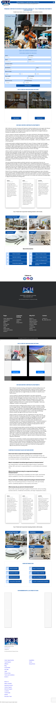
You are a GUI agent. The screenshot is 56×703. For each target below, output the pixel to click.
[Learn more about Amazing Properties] (16, 538)
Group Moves (19, 322)
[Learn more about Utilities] (40, 552)
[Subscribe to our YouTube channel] (33, 633)
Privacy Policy (6, 328)
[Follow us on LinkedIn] (29, 633)
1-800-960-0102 (6, 649)
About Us (31, 318)
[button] (25, 47)
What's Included (32, 320)
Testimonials (32, 327)
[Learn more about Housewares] (16, 552)
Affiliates (6, 663)
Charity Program (33, 322)
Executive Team (32, 330)
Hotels (17, 321)
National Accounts (33, 321)
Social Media (6, 324)
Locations (31, 325)
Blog (4, 322)
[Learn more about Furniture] (40, 538)
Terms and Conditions (9, 675)
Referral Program (33, 324)
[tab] (16, 253)
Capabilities (18, 319)
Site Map (5, 325)
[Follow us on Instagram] (22, 633)
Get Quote (16, 118)
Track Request (6, 320)
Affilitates (5, 321)
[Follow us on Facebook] (26, 633)
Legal (4, 327)
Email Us (5, 331)
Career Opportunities (8, 318)
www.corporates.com (7, 647)
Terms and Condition (8, 330)
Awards (31, 328)
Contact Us (44, 318)
